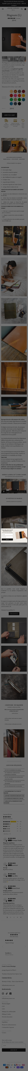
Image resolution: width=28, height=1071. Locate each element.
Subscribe (7, 539)
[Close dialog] (1, 529)
